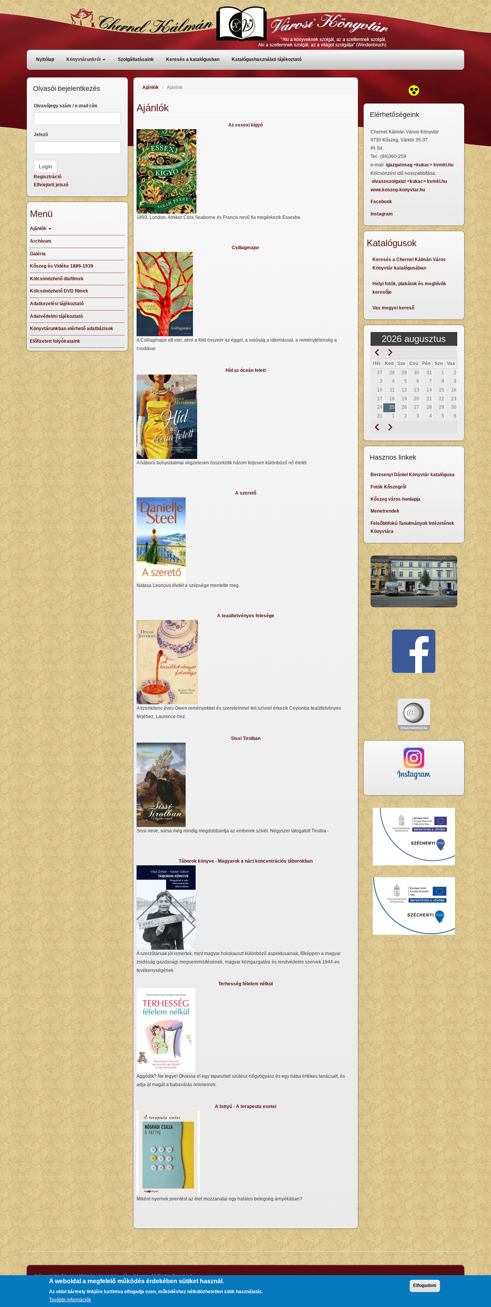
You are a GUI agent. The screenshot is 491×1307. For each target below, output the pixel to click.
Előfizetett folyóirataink (55, 341)
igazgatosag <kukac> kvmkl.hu (420, 165)
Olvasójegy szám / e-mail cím (65, 106)
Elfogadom (425, 1285)
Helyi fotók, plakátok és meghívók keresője (409, 288)
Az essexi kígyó (245, 125)
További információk (70, 1299)
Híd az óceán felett (246, 370)
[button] (246, 171)
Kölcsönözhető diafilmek (57, 278)
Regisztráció (47, 176)
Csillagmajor (245, 247)
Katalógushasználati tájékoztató (267, 59)
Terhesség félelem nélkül (245, 983)
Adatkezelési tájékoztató (57, 303)
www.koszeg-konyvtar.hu (398, 189)
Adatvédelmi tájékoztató (56, 316)
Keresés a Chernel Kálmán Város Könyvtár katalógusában (409, 264)
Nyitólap (45, 59)
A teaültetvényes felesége (245, 615)
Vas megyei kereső (393, 308)
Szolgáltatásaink (136, 59)
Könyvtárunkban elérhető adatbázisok (71, 328)
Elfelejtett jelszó (51, 184)
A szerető (245, 493)
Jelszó (41, 134)
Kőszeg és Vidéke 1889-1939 (61, 266)
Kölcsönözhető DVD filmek (59, 291)
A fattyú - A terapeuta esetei (245, 1106)
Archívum (40, 241)
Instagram (382, 214)
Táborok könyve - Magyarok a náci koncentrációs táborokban (246, 861)
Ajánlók (150, 87)
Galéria (38, 253)
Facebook (381, 201)
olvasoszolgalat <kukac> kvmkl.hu (410, 181)
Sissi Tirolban (245, 738)
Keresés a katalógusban (192, 59)
